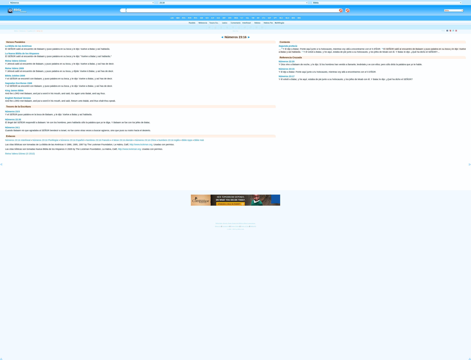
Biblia (16, 31)
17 (302, 51)
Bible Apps (187, 140)
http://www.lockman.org (141, 144)
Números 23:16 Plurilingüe (45, 140)
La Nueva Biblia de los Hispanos (22, 53)
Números (23, 31)
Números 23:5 (12, 111)
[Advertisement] (235, 175)
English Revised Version (18, 98)
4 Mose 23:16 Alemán (122, 140)
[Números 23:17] (468, 170)
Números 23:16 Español (72, 140)
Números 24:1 (12, 127)
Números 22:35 (13, 119)
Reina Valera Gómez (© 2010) (20, 153)
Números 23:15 (286, 69)
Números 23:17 (286, 76)
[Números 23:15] (3, 170)
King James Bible (14, 90)
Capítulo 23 (31, 31)
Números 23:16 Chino (145, 140)
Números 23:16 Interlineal (17, 140)
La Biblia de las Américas (18, 46)
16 (382, 48)
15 (281, 48)
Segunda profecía (288, 46)
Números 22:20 (286, 61)
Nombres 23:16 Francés (98, 140)
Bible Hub (199, 140)
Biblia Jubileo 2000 (15, 75)
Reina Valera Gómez (15, 61)
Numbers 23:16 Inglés (169, 140)
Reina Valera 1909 (14, 68)
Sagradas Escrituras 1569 (18, 83)
